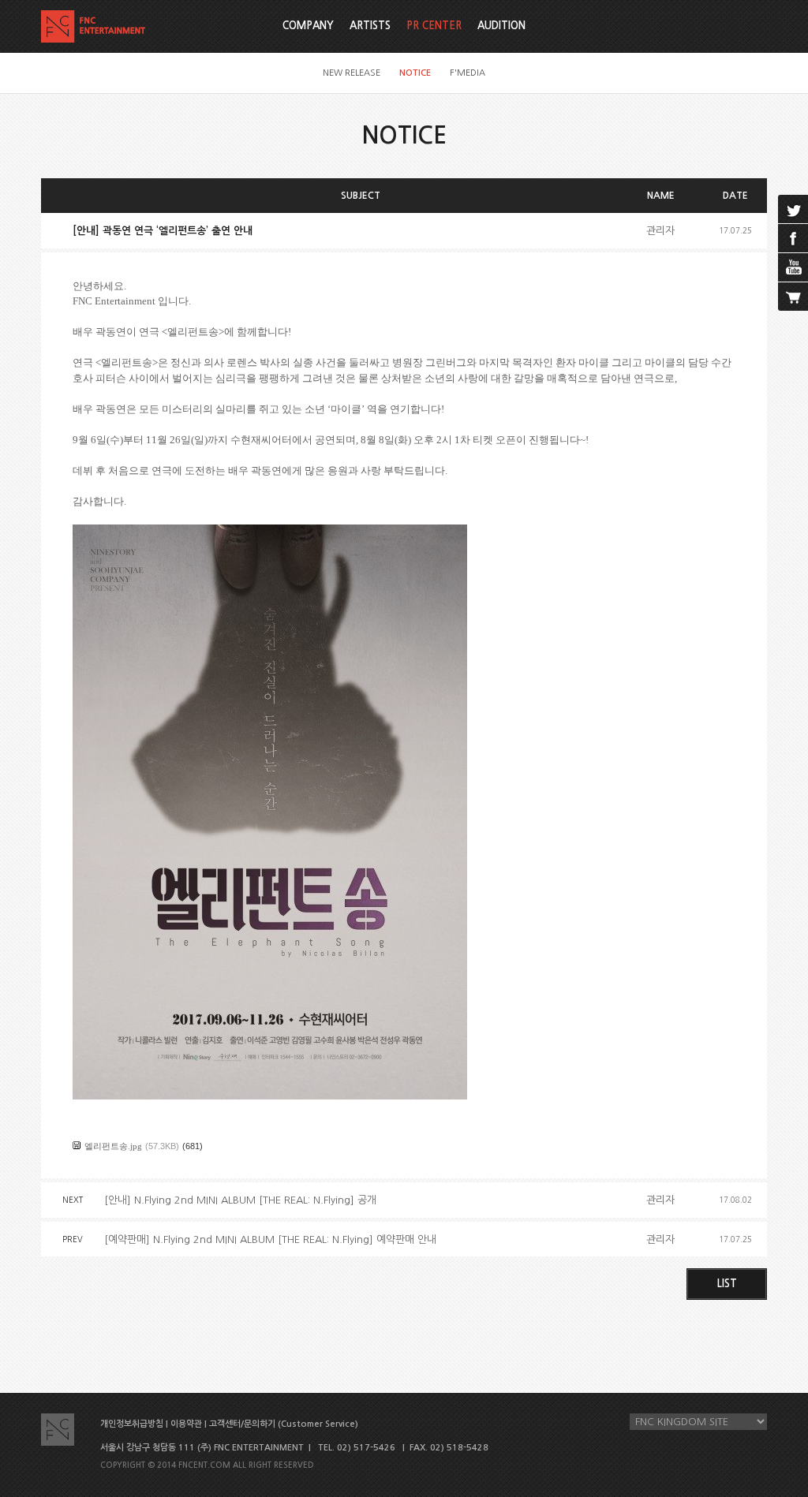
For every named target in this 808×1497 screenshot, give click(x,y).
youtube (793, 267)
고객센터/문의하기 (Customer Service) (283, 1424)
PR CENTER (434, 26)
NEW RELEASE (351, 73)
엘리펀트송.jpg (113, 1146)
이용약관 (186, 1424)
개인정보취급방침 (131, 1424)
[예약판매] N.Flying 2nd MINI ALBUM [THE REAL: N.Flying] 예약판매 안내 (270, 1239)
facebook (793, 238)
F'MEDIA (467, 73)
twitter (793, 209)
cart (793, 296)
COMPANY (308, 26)
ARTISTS (370, 26)
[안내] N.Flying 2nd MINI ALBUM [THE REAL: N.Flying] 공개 (240, 1200)
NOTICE (415, 73)
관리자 (660, 231)
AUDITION (501, 26)
